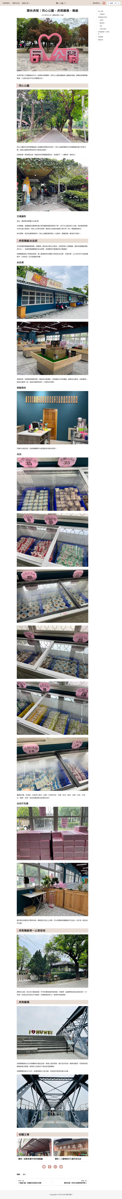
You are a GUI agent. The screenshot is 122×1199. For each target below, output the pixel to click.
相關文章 (100, 40)
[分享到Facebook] (49, 1167)
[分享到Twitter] (61, 1167)
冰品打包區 (103, 29)
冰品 (101, 26)
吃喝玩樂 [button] (6, 3)
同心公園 (100, 11)
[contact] (104, 3)
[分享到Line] (44, 1167)
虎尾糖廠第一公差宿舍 (103, 33)
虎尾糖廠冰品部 (102, 17)
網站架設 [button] (96, 3)
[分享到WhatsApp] (55, 1167)
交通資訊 (102, 14)
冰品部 (101, 20)
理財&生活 (16, 3)
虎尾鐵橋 (100, 37)
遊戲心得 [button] (25, 3)
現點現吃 (102, 23)
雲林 (24, 1174)
